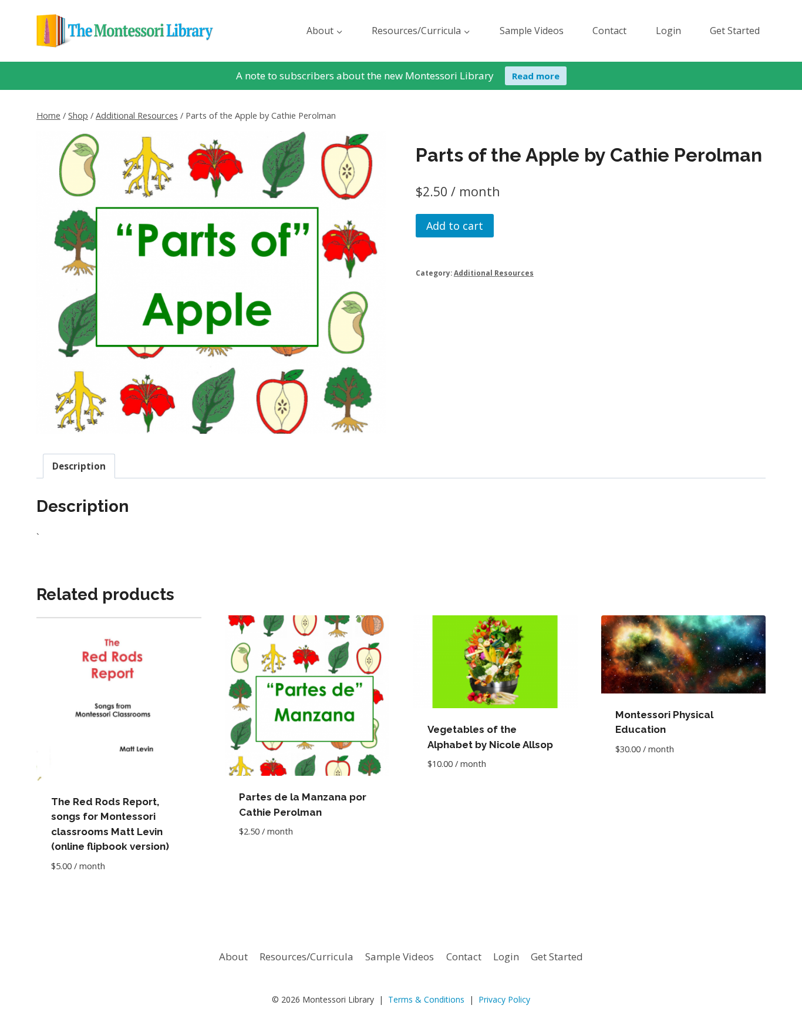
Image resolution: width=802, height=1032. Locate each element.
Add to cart (454, 226)
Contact (609, 30)
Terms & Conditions (426, 999)
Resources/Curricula (306, 956)
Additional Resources (494, 272)
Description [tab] (79, 466)
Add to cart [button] (268, 866)
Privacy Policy (504, 999)
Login (668, 30)
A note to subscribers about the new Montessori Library (365, 75)
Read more (536, 76)
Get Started (735, 30)
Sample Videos (532, 30)
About (233, 956)
